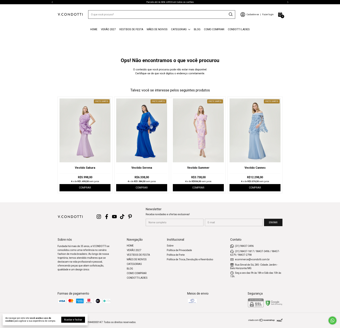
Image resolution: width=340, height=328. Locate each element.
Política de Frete (176, 254)
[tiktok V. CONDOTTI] (122, 216)
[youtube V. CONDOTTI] (114, 216)
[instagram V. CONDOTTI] (99, 216)
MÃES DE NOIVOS (157, 29)
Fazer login (268, 14)
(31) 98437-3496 (244, 245)
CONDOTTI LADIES (239, 29)
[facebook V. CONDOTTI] (106, 216)
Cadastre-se (252, 14)
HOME (93, 29)
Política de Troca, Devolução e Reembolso (190, 259)
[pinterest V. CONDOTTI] (130, 216)
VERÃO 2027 (108, 29)
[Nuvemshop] (261, 320)
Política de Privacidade (179, 250)
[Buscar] (230, 14)
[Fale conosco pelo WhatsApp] (332, 320)
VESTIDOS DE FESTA (131, 29)
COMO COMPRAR (214, 29)
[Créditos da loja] (278, 320)
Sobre (170, 245)
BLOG (197, 29)
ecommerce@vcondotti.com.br (252, 259)
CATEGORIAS (179, 29)
